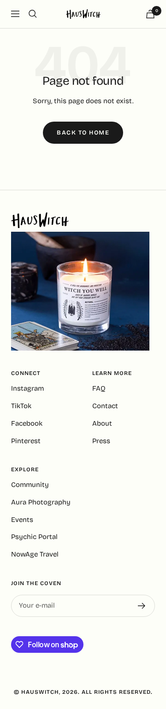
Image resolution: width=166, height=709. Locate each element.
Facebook (26, 423)
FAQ (99, 388)
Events (22, 520)
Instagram (27, 388)
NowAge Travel (35, 554)
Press (101, 441)
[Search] (33, 14)
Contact (105, 406)
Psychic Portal (34, 537)
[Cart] (150, 14)
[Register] (142, 606)
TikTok (21, 406)
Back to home (83, 132)
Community (30, 484)
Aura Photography (41, 502)
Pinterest (26, 441)
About (102, 423)
